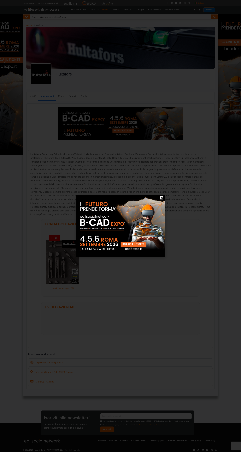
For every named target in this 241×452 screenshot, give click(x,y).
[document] (120, 226)
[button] (161, 197)
